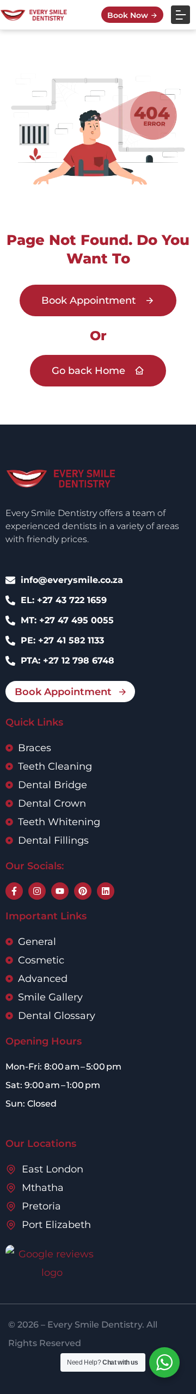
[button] (180, 14)
